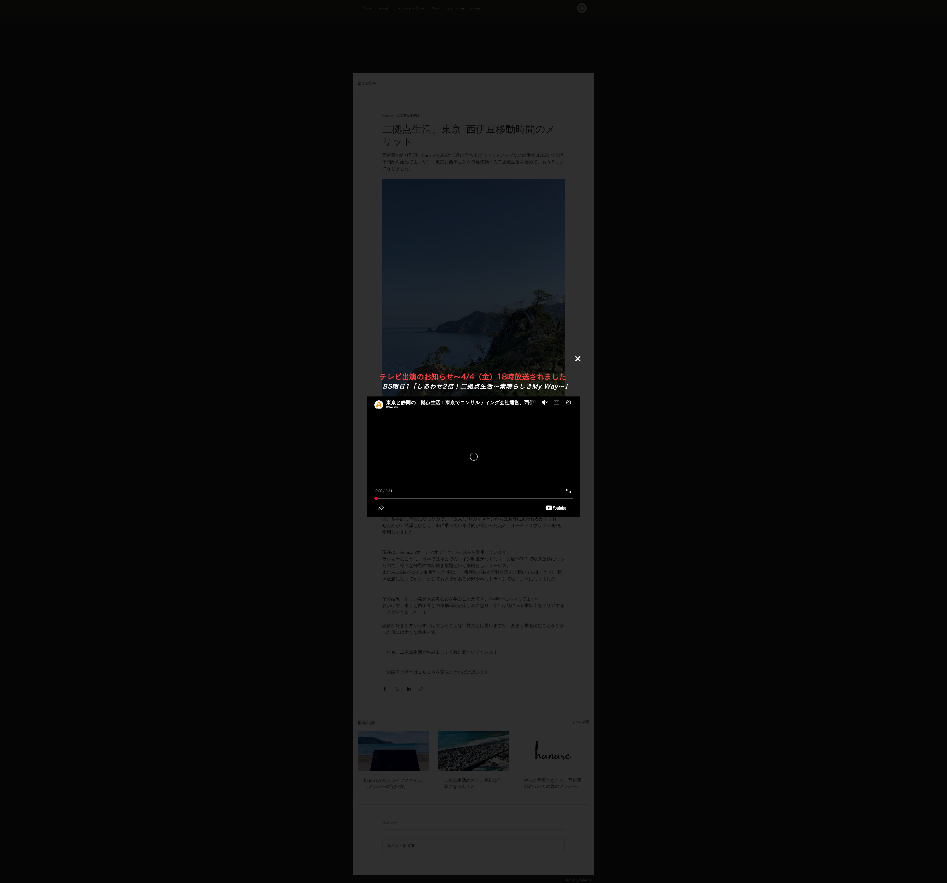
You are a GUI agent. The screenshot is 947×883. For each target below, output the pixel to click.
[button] (578, 359)
